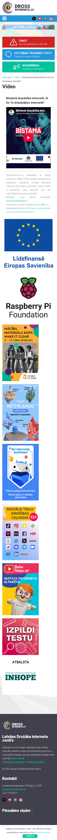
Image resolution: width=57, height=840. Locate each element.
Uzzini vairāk (17, 758)
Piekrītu (30, 836)
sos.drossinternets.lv (16, 201)
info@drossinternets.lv (14, 789)
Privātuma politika (35, 762)
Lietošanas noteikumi (13, 762)
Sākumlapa (7, 77)
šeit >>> (45, 204)
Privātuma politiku (43, 832)
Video (17, 77)
